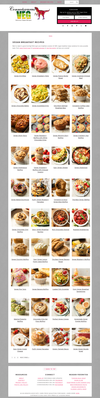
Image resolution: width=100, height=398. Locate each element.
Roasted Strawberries (81, 229)
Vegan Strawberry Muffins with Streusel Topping (40, 170)
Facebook (59, 380)
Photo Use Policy (21, 384)
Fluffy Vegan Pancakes (40, 349)
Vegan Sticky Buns (20, 135)
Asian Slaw (78, 380)
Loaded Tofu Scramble (60, 289)
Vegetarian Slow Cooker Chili (78, 382)
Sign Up (41, 378)
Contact (21, 380)
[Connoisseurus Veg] (29, 22)
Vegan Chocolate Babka (20, 106)
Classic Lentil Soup (78, 389)
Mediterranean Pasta (78, 384)
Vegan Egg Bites (20, 76)
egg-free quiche (51, 48)
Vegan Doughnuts (78, 387)
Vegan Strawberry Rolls (40, 76)
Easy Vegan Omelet (61, 167)
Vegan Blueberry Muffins (81, 259)
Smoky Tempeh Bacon (61, 349)
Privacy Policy (21, 382)
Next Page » (24, 357)
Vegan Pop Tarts (20, 289)
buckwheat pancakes (39, 48)
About (21, 378)
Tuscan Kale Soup (79, 378)
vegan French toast (25, 48)
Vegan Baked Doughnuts (20, 200)
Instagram (59, 384)
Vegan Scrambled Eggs (40, 106)
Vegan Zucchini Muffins (20, 259)
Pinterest (59, 382)
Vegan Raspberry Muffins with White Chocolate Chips (40, 138)
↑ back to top (50, 369)
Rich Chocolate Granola (60, 229)
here (77, 393)
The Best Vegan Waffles (81, 200)
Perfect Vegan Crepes (61, 319)
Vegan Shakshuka (80, 167)
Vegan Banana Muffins (40, 289)
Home (50, 36)
